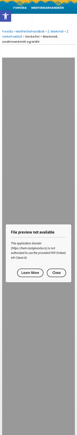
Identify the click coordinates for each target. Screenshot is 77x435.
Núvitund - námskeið (48, 25)
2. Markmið (55, 31)
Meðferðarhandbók (47, 8)
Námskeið (22, 16)
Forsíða (20, 8)
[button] (5, 16)
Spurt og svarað (48, 16)
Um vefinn (19, 25)
